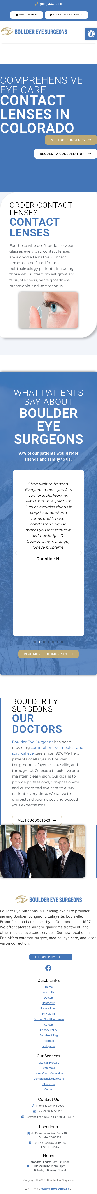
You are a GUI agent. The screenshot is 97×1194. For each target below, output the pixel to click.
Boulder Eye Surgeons (32, 742)
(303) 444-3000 (51, 4)
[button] (91, 34)
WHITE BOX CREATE (55, 1189)
